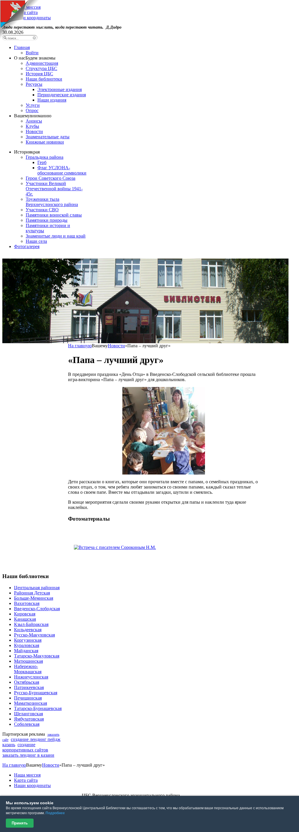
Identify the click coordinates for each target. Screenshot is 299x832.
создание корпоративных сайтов (25, 747)
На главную (80, 345)
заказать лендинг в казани (28, 755)
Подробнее (55, 813)
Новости (116, 345)
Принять (20, 823)
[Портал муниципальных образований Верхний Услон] (19, 37)
